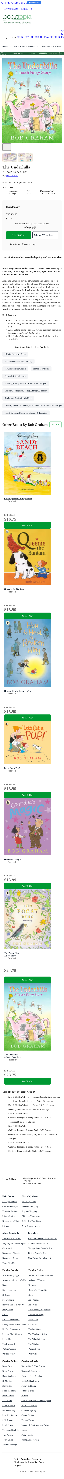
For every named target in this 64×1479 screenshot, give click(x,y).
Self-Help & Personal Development (36, 1401)
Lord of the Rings (35, 1314)
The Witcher (33, 1344)
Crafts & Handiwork (30, 1381)
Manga (24, 1430)
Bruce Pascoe (8, 1371)
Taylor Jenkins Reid (10, 1430)
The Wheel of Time (36, 1339)
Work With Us (8, 1263)
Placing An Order (9, 1201)
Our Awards (7, 1248)
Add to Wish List (43, 235)
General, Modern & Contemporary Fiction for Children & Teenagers (32, 1136)
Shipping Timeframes (31, 1216)
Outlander (32, 1324)
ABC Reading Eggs (10, 1275)
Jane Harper (7, 1401)
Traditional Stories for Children (21, 1122)
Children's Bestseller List (38, 1243)
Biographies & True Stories (33, 1366)
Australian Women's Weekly (14, 1280)
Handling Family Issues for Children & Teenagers (29, 1109)
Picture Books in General (22, 1101)
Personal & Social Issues (43, 1105)
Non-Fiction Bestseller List (39, 1258)
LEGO (5, 1314)
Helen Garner (8, 1396)
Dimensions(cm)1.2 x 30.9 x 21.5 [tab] (47, 192)
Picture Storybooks (45, 1101)
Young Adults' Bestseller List (40, 1248)
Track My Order (8, 3)
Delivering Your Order (31, 1221)
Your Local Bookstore (11, 1238)
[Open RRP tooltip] (19, 214)
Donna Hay (7, 1386)
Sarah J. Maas (8, 1425)
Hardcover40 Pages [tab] (13, 192)
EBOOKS (41, 37)
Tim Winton (7, 1435)
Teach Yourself (8, 1344)
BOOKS (20, 37)
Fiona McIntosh (9, 1391)
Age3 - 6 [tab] (29, 192)
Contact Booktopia (10, 1206)
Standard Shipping (30, 1206)
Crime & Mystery (28, 1410)
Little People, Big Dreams (39, 1310)
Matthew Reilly (8, 1410)
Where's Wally (8, 1354)
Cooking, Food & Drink (31, 1376)
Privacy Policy (8, 1216)
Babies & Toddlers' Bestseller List (42, 1238)
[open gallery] (6, 147)
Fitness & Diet (27, 1391)
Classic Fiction (27, 1415)
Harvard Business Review (13, 1305)
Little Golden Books (10, 1319)
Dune (30, 1295)
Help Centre (21, 3)
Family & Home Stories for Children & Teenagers (29, 1151)
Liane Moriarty (8, 1405)
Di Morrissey (7, 1381)
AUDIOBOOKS (53, 37)
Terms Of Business (10, 1211)
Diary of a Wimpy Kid (37, 1290)
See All (55, 424)
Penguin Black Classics (12, 1334)
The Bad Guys (34, 1329)
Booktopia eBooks (10, 1258)
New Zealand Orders (30, 1226)
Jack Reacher (33, 1300)
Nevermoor (33, 1319)
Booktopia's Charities (11, 1253)
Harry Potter (7, 1310)
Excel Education (9, 1290)
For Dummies (8, 1300)
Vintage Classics (9, 1349)
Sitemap (5, 1226)
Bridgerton (33, 1285)
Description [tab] (9, 257)
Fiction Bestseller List (37, 1253)
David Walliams (9, 1376)
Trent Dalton (7, 1440)
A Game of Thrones (36, 1280)
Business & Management (31, 1371)
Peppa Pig (6, 1339)
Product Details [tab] (24, 257)
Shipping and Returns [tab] (44, 257)
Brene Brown (8, 1366)
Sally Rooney (8, 1420)
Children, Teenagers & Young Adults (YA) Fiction (29, 1118)
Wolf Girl (32, 1354)
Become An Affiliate (11, 1221)
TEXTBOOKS (30, 37)
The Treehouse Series (37, 1334)
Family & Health (28, 1386)
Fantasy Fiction (27, 1420)
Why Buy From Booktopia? (14, 1243)
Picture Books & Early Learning (46, 1097)
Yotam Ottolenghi (9, 1445)
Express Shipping (29, 1211)
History (24, 1396)
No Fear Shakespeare (11, 1329)
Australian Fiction (29, 1405)
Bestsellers (33, 1233)
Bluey (4, 1285)
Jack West (32, 1305)
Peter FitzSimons (9, 1415)
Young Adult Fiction (30, 1440)
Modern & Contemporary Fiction (35, 1425)
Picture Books (27, 1435)
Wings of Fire (34, 1349)
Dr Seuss (6, 1295)
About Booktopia (10, 1233)
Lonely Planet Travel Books (14, 1324)
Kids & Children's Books (18, 1097)
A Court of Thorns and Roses (40, 1275)
